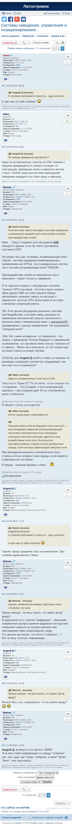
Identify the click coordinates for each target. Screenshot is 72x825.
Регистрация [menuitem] (53, 13)
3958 (17, 65)
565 (17, 500)
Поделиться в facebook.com (10, 19)
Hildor (6, 114)
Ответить (8, 42)
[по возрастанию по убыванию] (30, 782)
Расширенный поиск (63, 42)
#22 (4, 147)
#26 (4, 683)
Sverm (6, 55)
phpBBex (18, 823)
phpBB (33, 823)
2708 (17, 199)
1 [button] (58, 48)
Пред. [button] (54, 48)
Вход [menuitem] (67, 13)
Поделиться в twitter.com (4, 19)
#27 (4, 745)
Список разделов (11, 817)
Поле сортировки (26, 777)
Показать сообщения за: (25, 772)
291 (17, 126)
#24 (4, 521)
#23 (4, 220)
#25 (4, 594)
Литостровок (36, 6)
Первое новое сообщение (21, 48)
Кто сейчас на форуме (15, 808)
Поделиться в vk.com (23, 19)
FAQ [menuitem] (19, 13)
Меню (9, 13)
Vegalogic (49, 823)
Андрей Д (8, 488)
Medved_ (7, 187)
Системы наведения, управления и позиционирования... (34, 27)
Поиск (57, 42)
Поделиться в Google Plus (17, 19)
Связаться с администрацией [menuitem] (48, 817)
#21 (4, 86)
